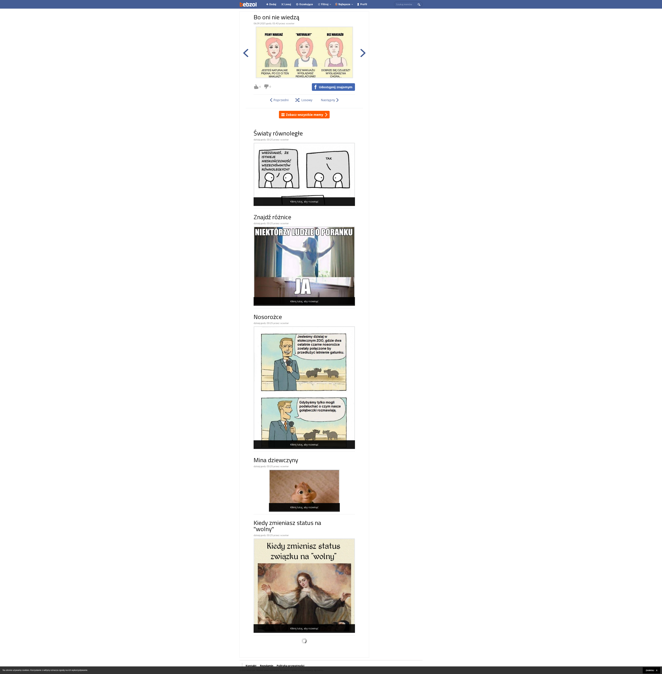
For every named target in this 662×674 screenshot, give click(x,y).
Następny (328, 100)
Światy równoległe (278, 134)
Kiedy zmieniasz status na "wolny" (287, 527)
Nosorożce (268, 317)
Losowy (306, 100)
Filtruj (324, 4)
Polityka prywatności (290, 665)
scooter (290, 23)
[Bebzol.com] (248, 4)
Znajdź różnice (272, 218)
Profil (363, 4)
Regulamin (266, 665)
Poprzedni (281, 100)
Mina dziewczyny (276, 461)
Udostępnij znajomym (335, 87)
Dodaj (272, 4)
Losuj (287, 4)
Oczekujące (306, 4)
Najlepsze (344, 4)
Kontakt (251, 665)
